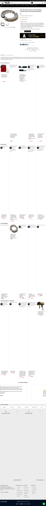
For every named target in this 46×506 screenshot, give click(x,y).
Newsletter (34, 490)
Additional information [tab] (10, 55)
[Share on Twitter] (22, 44)
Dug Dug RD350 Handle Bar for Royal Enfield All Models (4, 216)
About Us (18, 495)
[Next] (17, 16)
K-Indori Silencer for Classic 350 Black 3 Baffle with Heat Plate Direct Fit (4, 372)
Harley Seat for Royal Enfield (40, 294)
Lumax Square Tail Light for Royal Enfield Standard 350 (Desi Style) (4, 76)
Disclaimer (26, 495)
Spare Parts (4, 8)
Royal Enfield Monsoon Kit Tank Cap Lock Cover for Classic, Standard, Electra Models (41, 216)
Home (1, 8)
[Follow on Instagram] (42, 0)
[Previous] (2, 16)
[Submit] (32, 2)
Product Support (19, 490)
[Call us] (4, 501)
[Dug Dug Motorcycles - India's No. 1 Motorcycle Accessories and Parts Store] (5, 3)
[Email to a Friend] (23, 44)
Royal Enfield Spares (10, 8)
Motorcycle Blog (38, 0)
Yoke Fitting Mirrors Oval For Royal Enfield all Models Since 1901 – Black (41, 313)
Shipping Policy (26, 490)
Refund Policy (26, 487)
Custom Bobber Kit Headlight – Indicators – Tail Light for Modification (22, 295)
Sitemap (18, 488)
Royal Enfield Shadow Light (12, 372)
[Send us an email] (43, 0)
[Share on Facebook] (20, 44)
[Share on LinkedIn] (26, 44)
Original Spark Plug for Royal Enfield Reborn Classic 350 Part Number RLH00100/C (13, 136)
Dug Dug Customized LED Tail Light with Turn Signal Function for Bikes (32, 295)
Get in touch (31, 42)
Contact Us (19, 487)
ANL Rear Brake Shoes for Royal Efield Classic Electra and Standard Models (13, 236)
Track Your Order (32, 0)
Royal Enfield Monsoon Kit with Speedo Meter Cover (32, 216)
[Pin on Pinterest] (25, 44)
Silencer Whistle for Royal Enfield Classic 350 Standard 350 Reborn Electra (41, 136)
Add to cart (27, 31)
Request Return (19, 492)
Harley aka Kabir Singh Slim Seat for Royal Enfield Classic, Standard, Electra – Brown (4, 295)
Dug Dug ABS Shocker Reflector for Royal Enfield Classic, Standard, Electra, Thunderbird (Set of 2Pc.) (32, 137)
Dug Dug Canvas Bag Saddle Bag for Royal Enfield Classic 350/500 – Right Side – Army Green (32, 373)
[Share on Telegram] (28, 44)
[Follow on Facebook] (41, 0)
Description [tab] (3, 55)
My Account (34, 487)
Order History (34, 488)
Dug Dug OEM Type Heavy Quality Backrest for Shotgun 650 (22, 216)
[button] (12, 3)
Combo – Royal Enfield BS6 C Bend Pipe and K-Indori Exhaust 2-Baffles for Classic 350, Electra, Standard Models (22, 374)
